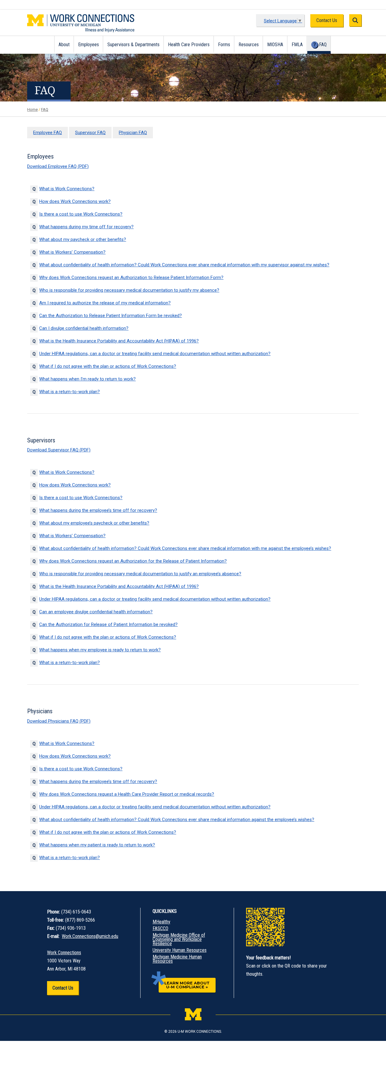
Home (32, 109)
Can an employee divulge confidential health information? (96, 612)
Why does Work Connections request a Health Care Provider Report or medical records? (126, 794)
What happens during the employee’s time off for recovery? (98, 510)
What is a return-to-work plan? (69, 391)
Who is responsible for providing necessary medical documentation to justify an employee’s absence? (140, 573)
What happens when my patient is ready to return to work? (97, 845)
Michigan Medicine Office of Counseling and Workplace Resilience (179, 939)
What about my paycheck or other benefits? (82, 239)
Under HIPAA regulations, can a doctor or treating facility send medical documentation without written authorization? (155, 353)
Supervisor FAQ (90, 132)
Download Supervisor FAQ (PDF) (58, 450)
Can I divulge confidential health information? (83, 328)
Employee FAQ (47, 132)
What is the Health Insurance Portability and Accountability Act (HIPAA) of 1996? (119, 341)
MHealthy (161, 922)
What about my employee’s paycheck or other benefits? (94, 523)
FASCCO (160, 928)
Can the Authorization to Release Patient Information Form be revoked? (110, 315)
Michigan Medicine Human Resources (177, 959)
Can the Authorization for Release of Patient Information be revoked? (108, 624)
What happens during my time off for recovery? (86, 226)
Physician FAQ (133, 132)
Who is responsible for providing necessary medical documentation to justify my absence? (129, 290)
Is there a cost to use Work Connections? (80, 214)
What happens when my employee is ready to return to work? (100, 650)
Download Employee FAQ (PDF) (58, 166)
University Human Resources (180, 950)
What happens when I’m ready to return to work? (87, 379)
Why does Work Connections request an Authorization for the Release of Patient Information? (133, 561)
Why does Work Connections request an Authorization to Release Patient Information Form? (131, 277)
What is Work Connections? (66, 188)
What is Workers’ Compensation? (72, 252)
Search (355, 20)
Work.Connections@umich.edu (90, 936)
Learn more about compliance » (187, 985)
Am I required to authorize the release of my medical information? (105, 303)
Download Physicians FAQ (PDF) (58, 721)
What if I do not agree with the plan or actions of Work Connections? (107, 366)
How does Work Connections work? (75, 201)
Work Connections (64, 952)
